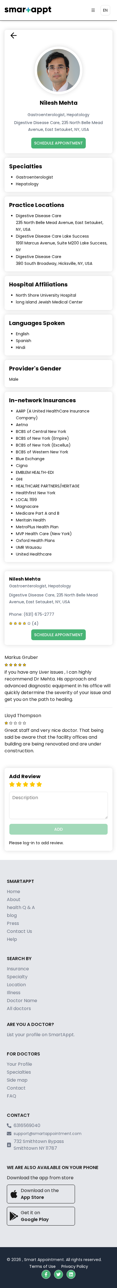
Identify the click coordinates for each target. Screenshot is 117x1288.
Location (16, 984)
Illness (13, 992)
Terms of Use (42, 1266)
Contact (16, 1088)
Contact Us (19, 931)
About (13, 899)
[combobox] (105, 10)
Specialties (19, 1072)
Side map (17, 1080)
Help (12, 939)
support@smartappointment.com (48, 1133)
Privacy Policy (74, 1266)
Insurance (18, 969)
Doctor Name (22, 1000)
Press (13, 923)
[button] (46, 1274)
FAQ (11, 1096)
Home (13, 891)
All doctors (19, 1008)
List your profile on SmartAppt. (41, 1034)
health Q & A (21, 907)
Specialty (17, 976)
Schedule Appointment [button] (58, 143)
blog (12, 915)
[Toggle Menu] (93, 10)
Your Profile (19, 1064)
